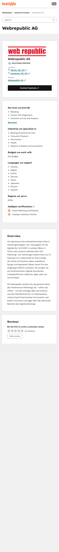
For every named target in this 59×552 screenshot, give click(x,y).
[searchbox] (29, 20)
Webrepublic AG (15, 80)
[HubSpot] (9, 4)
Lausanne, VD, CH (19, 73)
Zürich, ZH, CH (18, 70)
